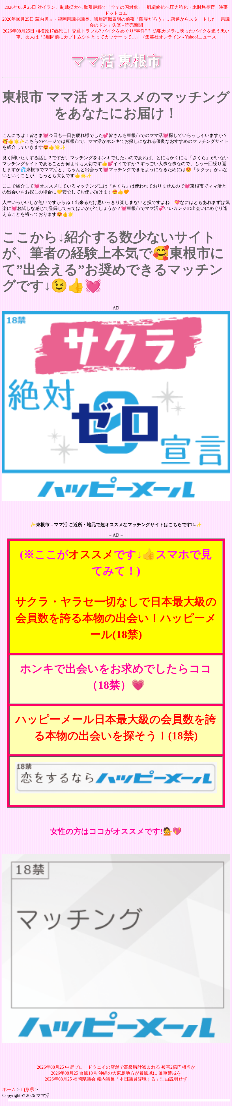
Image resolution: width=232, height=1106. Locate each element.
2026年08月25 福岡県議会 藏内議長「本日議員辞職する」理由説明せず (116, 1079)
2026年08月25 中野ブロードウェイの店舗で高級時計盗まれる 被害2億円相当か (116, 1067)
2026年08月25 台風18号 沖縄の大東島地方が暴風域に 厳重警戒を (116, 1073)
